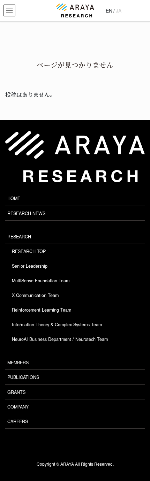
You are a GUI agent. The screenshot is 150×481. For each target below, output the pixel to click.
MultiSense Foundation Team (40, 280)
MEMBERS (18, 362)
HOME (13, 198)
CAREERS (17, 421)
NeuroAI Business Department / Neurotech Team (60, 339)
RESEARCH (19, 237)
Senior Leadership (29, 266)
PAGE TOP (134, 455)
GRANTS (16, 392)
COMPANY (18, 407)
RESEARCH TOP (29, 251)
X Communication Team (35, 295)
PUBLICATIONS (23, 377)
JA (118, 10)
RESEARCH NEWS (26, 213)
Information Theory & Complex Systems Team (57, 324)
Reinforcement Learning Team (41, 310)
